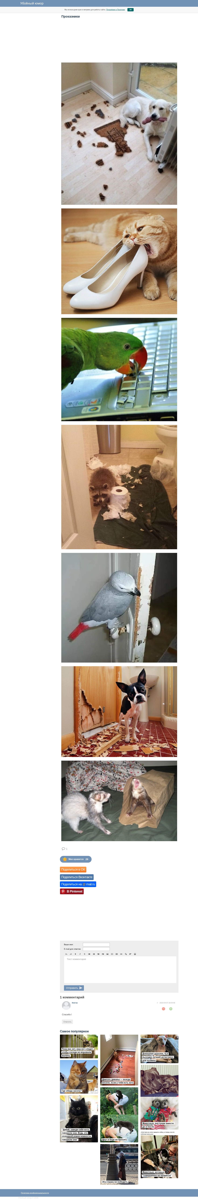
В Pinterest (74, 891)
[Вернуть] (71, 954)
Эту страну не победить (115, 1182)
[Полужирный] (75, 954)
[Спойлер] (126, 954)
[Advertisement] (38, 48)
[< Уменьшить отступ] (98, 954)
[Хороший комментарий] (170, 1008)
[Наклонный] (80, 954)
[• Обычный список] (89, 954)
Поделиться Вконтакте (76, 877)
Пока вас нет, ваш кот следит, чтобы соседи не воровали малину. (77, 1052)
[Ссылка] (121, 954)
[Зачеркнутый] (84, 954)
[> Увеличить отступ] (103, 954)
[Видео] (112, 954)
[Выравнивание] (130, 954)
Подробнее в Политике (115, 10)
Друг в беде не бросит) (114, 1139)
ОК (130, 10)
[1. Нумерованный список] (93, 954)
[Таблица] (116, 954)
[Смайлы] (135, 954)
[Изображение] (107, 954)
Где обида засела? (72, 1091)
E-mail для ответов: (72, 949)
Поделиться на (78, 884)
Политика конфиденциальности (35, 1193)
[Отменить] (66, 954)
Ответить (67, 1022)
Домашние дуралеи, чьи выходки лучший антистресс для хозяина (157, 1057)
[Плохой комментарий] (163, 1008)
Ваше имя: (68, 944)
